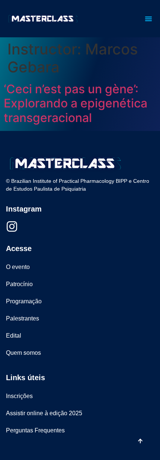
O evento (18, 267)
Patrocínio (19, 284)
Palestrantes (22, 318)
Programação (24, 301)
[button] (148, 18)
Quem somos (23, 353)
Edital (13, 335)
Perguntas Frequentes (35, 430)
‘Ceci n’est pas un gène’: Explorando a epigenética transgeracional (75, 103)
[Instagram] (12, 226)
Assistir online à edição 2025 (44, 413)
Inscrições (19, 396)
